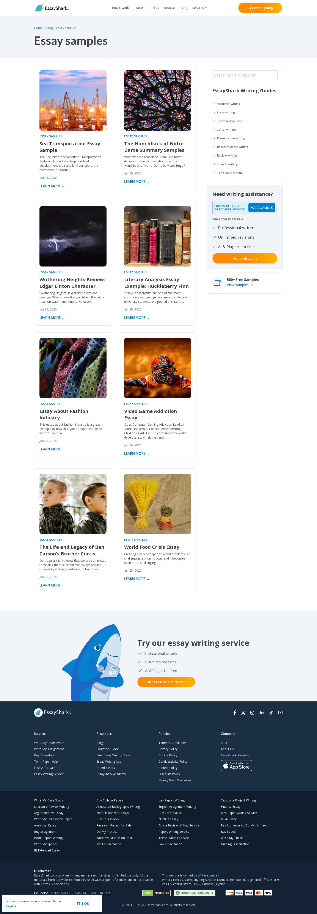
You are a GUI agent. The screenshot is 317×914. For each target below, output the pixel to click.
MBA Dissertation (108, 844)
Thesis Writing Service (173, 838)
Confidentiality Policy (172, 761)
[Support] (280, 712)
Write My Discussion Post (114, 838)
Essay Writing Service (48, 774)
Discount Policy (169, 774)
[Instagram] (252, 713)
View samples (238, 284)
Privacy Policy (167, 749)
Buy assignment (45, 831)
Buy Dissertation (45, 755)
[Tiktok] (271, 713)
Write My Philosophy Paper (53, 819)
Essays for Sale (44, 768)
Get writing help (260, 8)
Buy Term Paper (169, 813)
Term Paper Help (46, 761)
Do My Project (106, 831)
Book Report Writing (48, 838)
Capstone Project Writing (238, 800)
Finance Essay (230, 806)
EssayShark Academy (111, 774)
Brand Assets (105, 768)
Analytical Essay (45, 825)
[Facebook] (234, 712)
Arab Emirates (101, 893)
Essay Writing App (108, 761)
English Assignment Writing (177, 806)
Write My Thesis (232, 838)
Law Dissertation (170, 844)
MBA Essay (229, 819)
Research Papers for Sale (114, 825)
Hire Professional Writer (166, 682)
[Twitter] (243, 712)
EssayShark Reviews (235, 755)
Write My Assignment (49, 749)
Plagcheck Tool (107, 749)
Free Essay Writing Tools (113, 755)
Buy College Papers (110, 800)
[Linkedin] (262, 713)
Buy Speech (229, 831)
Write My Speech (46, 844)
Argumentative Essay (48, 813)
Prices (155, 8)
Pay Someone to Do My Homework (246, 825)
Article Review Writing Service (178, 825)
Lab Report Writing (171, 800)
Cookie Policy (167, 755)
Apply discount (245, 258)
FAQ (224, 743)
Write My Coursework (49, 743)
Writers (140, 8)
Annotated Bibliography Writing (118, 806)
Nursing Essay (168, 819)
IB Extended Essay (47, 850)
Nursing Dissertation (235, 844)
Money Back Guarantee (174, 780)
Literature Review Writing (51, 806)
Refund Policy (167, 768)
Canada (80, 893)
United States (60, 893)
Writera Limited (208, 875)
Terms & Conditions (172, 743)
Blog (184, 8)
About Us (227, 749)
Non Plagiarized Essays (112, 813)
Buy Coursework (107, 819)
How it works (121, 8)
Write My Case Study (48, 800)
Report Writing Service (173, 831)
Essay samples (50, 136)
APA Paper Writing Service (239, 813)
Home (39, 28)
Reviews (170, 8)
